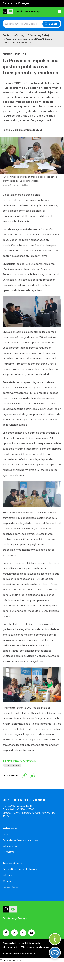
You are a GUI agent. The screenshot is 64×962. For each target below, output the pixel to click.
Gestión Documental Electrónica (20, 869)
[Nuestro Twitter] (14, 932)
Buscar (53, 23)
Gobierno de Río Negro (14, 35)
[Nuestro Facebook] (6, 932)
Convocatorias (11, 887)
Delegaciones (10, 846)
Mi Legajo (8, 875)
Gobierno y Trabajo (40, 35)
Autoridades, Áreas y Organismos (20, 840)
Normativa (8, 851)
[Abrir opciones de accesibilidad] (55, 939)
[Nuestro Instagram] (23, 932)
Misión (6, 834)
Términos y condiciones (35, 947)
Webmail (7, 881)
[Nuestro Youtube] (31, 932)
